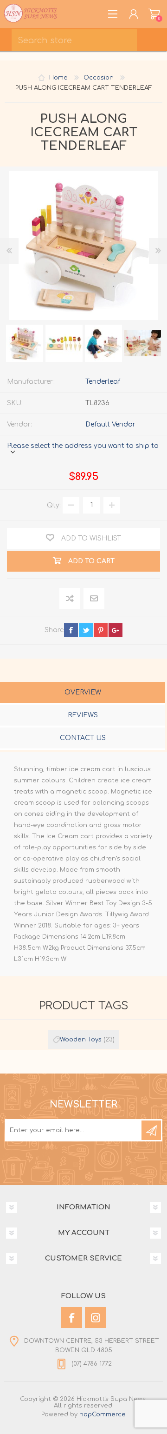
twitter (86, 630)
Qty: (54, 504)
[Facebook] (71, 1317)
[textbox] (74, 40)
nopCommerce (102, 1414)
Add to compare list (70, 599)
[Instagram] (95, 1317)
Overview (82, 692)
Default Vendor (110, 424)
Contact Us (83, 737)
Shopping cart (154, 14)
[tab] (82, 693)
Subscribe (151, 1130)
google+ (115, 630)
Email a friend (93, 599)
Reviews (83, 715)
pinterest (101, 630)
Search (155, 37)
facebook (71, 630)
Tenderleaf (102, 381)
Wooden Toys (81, 1039)
